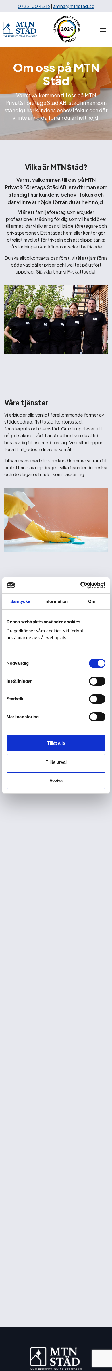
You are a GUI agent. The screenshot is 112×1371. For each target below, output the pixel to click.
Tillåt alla (56, 742)
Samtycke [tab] (20, 601)
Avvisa (56, 780)
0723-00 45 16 (34, 6)
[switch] (97, 681)
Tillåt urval (56, 761)
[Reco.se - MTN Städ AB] (67, 29)
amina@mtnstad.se (73, 6)
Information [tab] (56, 601)
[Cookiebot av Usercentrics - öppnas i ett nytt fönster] (80, 585)
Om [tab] (91, 601)
